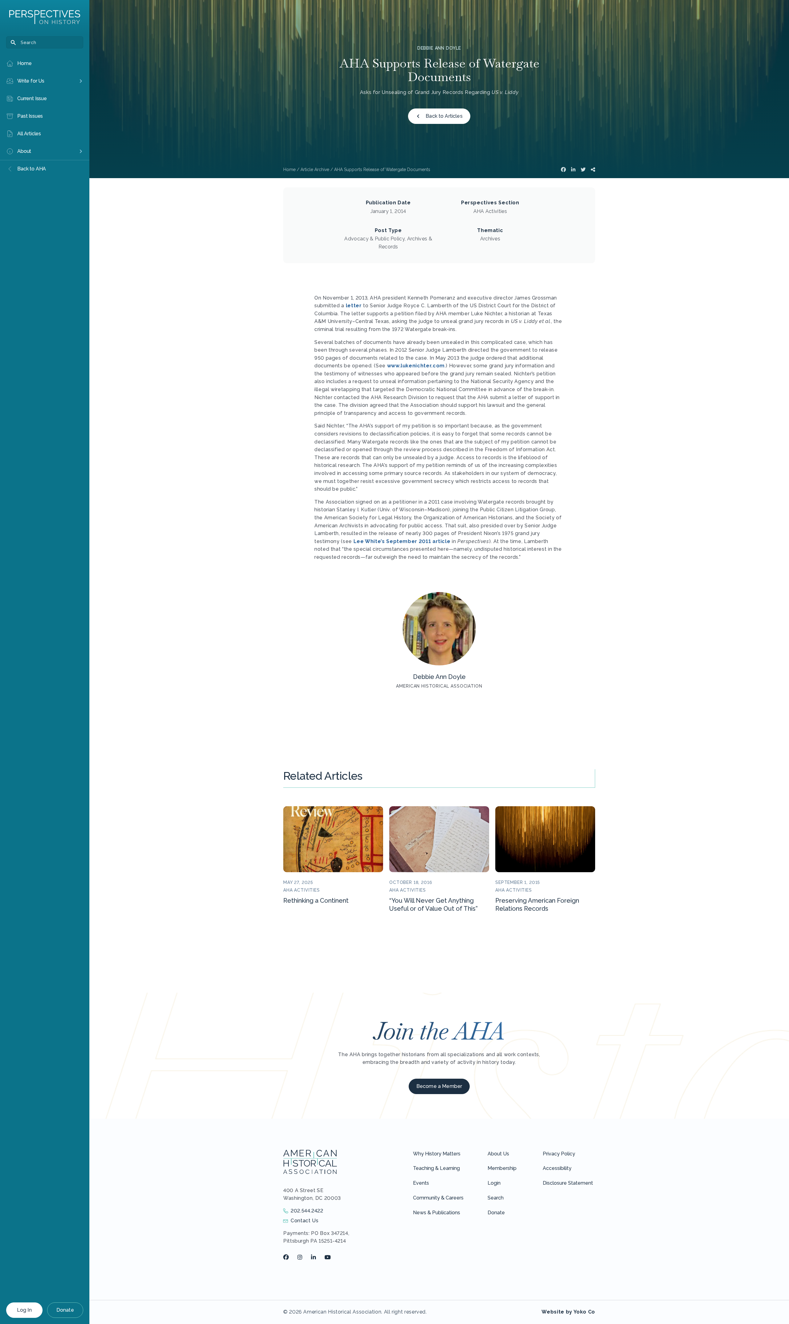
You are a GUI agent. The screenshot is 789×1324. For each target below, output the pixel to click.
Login (494, 1183)
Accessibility (557, 1168)
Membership (502, 1168)
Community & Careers (438, 1198)
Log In (24, 1310)
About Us (498, 1154)
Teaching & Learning (436, 1168)
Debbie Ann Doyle (439, 48)
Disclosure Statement (568, 1183)
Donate (65, 1310)
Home (289, 169)
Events (421, 1183)
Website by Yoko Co (568, 1312)
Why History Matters (436, 1154)
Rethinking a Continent (316, 900)
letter (354, 306)
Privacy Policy (559, 1154)
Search (496, 1198)
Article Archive (314, 169)
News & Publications (436, 1213)
